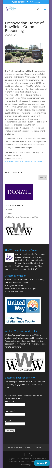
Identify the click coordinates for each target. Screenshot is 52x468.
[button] (42, 463)
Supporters (9, 213)
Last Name (10, 411)
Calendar (9, 209)
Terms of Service (15, 447)
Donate (38, 447)
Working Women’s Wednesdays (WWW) (21, 217)
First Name (10, 401)
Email (8, 421)
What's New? (10, 35)
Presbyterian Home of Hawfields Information (23, 161)
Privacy (28, 447)
